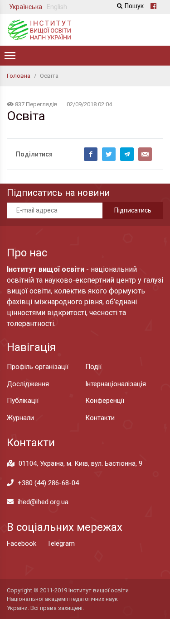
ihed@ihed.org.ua (43, 502)
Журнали (20, 418)
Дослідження (28, 384)
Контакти (100, 418)
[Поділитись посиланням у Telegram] (127, 154)
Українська (25, 6)
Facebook (21, 543)
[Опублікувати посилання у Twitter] (109, 154)
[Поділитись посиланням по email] (145, 154)
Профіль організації (37, 367)
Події (93, 367)
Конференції (104, 401)
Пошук (134, 5)
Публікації (23, 401)
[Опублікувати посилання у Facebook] (90, 154)
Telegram (61, 543)
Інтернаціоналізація (115, 384)
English (57, 6)
